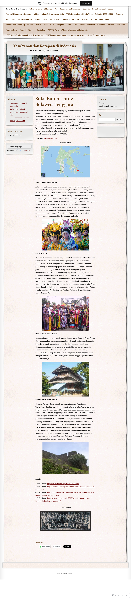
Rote (52, 25)
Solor (82, 25)
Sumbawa (121, 25)
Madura (85, 19)
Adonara (119, 14)
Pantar (30, 25)
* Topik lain (40, 30)
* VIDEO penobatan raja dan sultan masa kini (65, 35)
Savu (69, 25)
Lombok (75, 19)
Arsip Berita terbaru (96, 35)
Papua (38, 25)
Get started (86, 3)
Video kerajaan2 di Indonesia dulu (49, 14)
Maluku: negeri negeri (100, 19)
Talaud (23, 30)
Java (45, 19)
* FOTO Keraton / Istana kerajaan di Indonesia (68, 30)
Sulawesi (91, 25)
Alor (7, 19)
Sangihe (60, 25)
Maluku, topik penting (15, 25)
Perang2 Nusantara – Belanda (18, 14)
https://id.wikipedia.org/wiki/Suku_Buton (63, 484)
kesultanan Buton (51, 138)
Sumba (111, 25)
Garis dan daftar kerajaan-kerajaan (98, 9)
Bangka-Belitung (25, 19)
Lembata (66, 19)
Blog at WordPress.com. (65, 573)
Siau (75, 25)
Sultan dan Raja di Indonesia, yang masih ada (19, 112)
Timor (30, 30)
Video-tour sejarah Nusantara (67, 9)
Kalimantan (54, 19)
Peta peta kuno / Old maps (40, 9)
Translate (26, 150)
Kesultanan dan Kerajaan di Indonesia (44, 46)
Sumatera (101, 25)
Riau (46, 25)
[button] (65, 161)
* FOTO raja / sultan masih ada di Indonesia (24, 35)
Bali (13, 19)
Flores (37, 19)
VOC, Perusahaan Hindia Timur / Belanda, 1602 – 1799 (89, 14)
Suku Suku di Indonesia (16, 9)
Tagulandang (11, 30)
